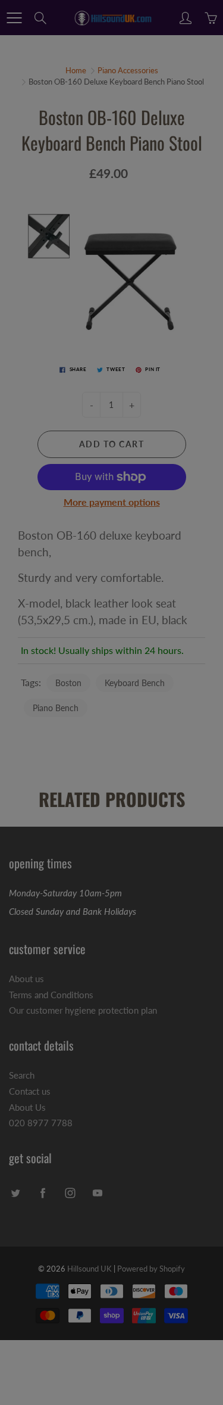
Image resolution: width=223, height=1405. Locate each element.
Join (177, 176)
